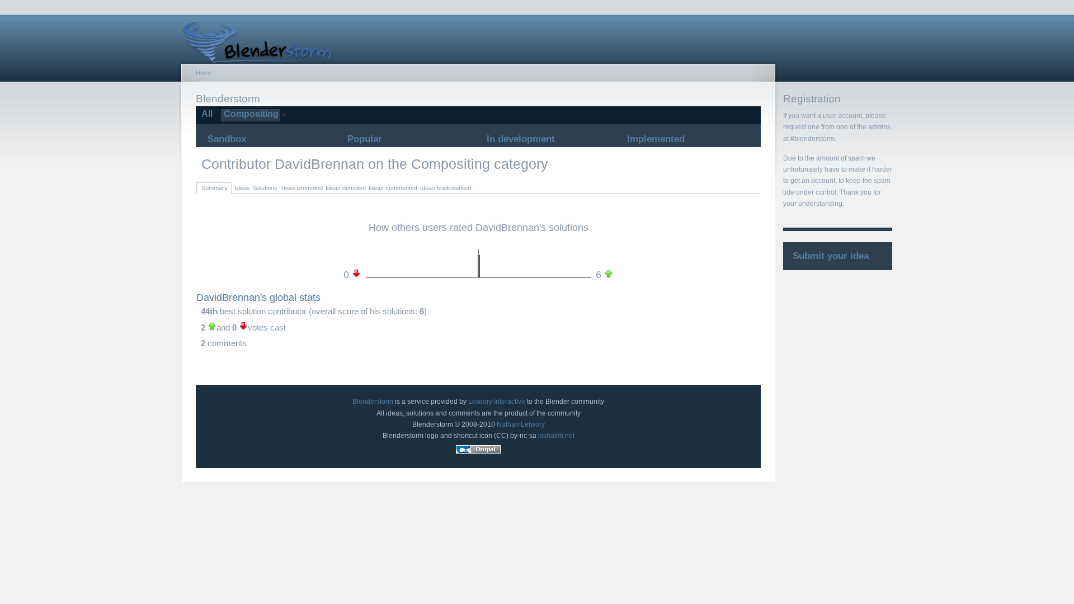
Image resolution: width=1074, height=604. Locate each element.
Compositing (250, 114)
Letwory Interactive (496, 401)
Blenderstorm (372, 401)
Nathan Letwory (521, 424)
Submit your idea (831, 256)
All (206, 114)
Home (204, 72)
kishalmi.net (556, 436)
